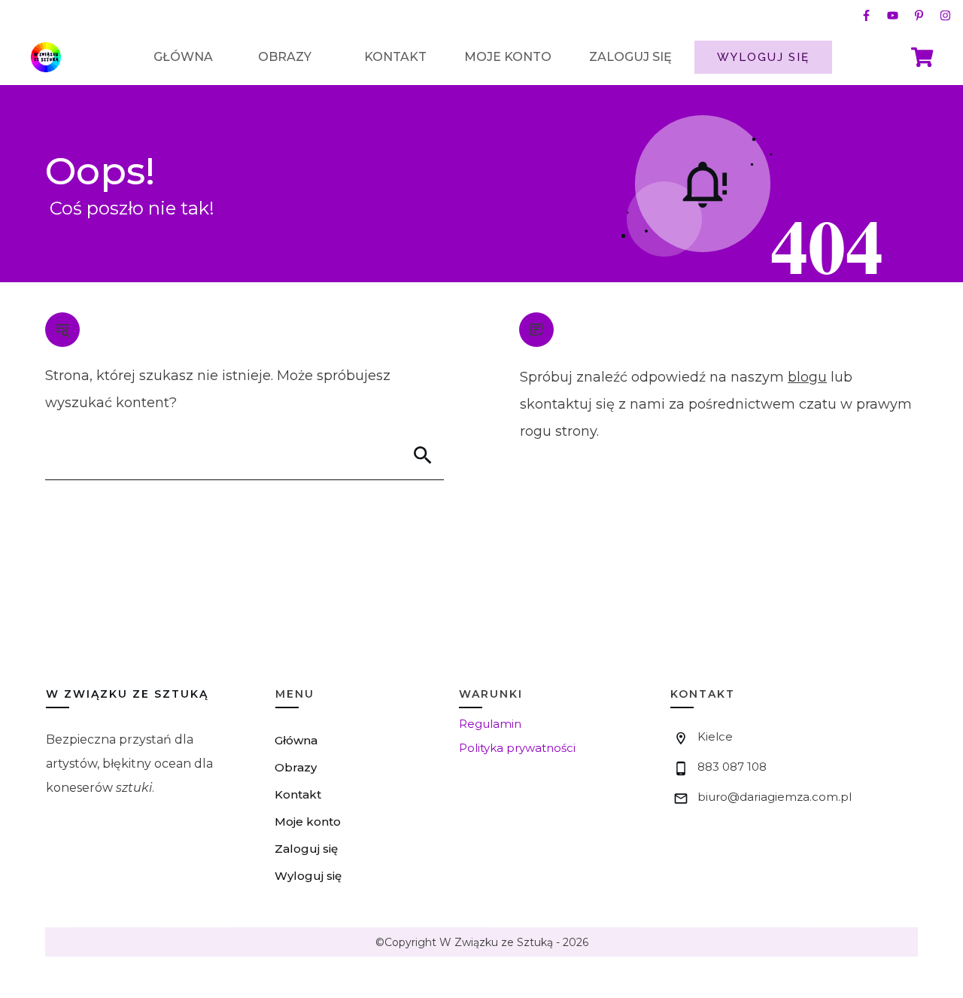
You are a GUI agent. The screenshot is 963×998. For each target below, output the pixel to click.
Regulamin (490, 724)
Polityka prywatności (517, 748)
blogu (807, 377)
